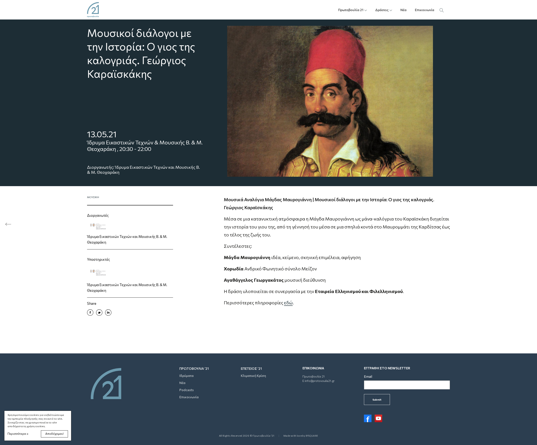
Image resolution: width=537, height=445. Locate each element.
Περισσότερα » (18, 433)
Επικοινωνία (424, 10)
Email (368, 376)
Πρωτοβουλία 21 (350, 10)
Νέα (403, 10)
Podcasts (186, 390)
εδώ (288, 302)
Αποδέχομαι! (54, 433)
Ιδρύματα (186, 376)
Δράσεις (381, 10)
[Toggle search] (441, 9)
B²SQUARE (312, 435)
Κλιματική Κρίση (253, 376)
